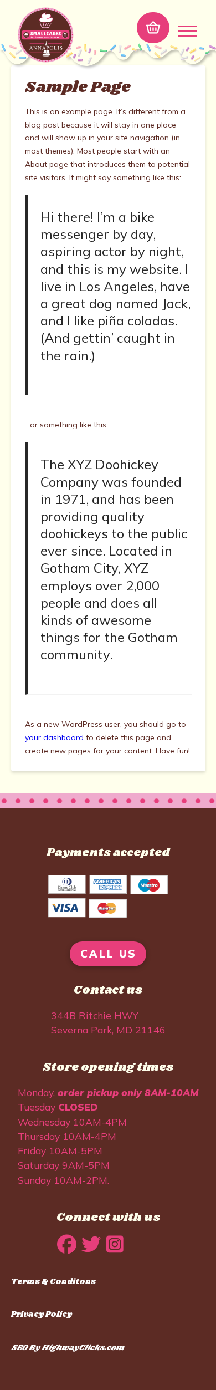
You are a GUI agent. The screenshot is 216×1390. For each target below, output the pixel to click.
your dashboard (54, 737)
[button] (153, 27)
